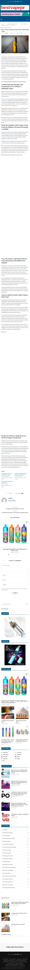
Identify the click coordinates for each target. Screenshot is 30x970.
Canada (7, 143)
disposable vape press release (15, 838)
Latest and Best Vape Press (12, 23)
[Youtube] (15, 1)
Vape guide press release (15, 864)
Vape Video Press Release (15, 884)
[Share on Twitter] (19, 493)
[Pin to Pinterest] (21, 493)
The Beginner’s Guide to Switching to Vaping (19, 815)
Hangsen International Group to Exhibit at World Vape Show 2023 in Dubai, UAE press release (19, 805)
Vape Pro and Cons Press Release (15, 876)
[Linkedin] (13, 954)
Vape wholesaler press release (15, 887)
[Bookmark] (28, 20)
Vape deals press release (15, 858)
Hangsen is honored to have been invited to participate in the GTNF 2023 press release (19, 782)
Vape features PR (19, 963)
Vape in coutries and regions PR (12, 964)
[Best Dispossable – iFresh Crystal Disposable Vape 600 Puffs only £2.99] (7, 732)
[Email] (17, 1)
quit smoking (19, 148)
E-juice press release (15, 841)
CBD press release (15, 835)
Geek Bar (3, 66)
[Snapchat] (19, 1)
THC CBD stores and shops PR (11, 965)
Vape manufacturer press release (15, 867)
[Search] (27, 20)
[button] (2, 537)
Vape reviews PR (21, 965)
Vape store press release (15, 881)
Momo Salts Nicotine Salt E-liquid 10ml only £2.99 (22, 740)
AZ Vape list (15, 829)
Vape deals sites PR (15, 861)
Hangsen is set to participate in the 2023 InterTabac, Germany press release (19, 771)
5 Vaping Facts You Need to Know (7, 721)
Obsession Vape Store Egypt (21, 721)
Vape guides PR (12, 959)
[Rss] (21, 1)
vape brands (19, 959)
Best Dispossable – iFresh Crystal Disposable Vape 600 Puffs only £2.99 (7, 741)
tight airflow (24, 300)
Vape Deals (25, 959)
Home (2, 23)
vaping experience (5, 96)
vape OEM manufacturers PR (20, 960)
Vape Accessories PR (15, 850)
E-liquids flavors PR (13, 961)
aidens (6, 33)
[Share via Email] (22, 493)
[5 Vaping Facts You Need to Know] (7, 712)
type (2, 94)
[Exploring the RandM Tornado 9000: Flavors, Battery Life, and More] (15, 533)
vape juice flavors (17, 268)
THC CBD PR (21, 964)
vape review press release (15, 879)
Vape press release (15, 873)
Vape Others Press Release (15, 870)
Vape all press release (15, 852)
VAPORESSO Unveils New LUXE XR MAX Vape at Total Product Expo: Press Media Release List (19, 793)
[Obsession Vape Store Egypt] (22, 712)
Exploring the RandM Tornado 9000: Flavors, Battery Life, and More (14, 701)
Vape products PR (11, 963)
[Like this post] (16, 493)
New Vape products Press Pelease (15, 847)
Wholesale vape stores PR (9, 960)
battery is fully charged (6, 453)
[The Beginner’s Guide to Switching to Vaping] (5, 818)
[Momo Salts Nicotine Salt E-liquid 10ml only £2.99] (22, 732)
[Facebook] (8, 1)
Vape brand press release (15, 855)
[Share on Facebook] (18, 493)
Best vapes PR (6, 959)
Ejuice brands (6, 961)
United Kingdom (10, 136)
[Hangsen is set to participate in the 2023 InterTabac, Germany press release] (5, 773)
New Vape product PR (22, 961)
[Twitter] (10, 1)
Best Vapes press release (15, 832)
